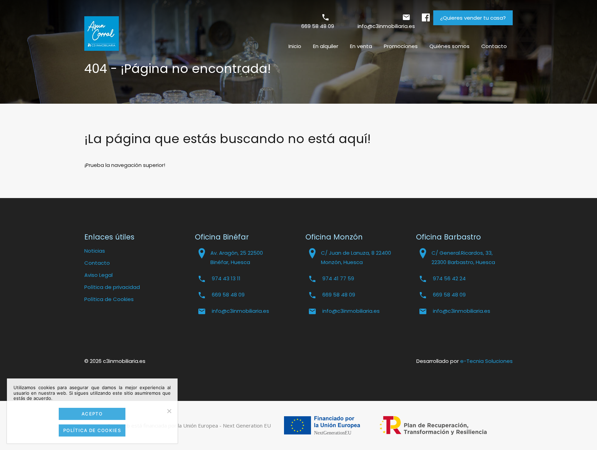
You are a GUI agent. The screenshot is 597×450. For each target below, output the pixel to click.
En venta (361, 46)
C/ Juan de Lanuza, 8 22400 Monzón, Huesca (356, 257)
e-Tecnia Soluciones (486, 361)
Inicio (294, 46)
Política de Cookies (109, 299)
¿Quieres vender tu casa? (473, 17)
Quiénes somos (449, 46)
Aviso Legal (98, 275)
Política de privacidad (112, 287)
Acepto (92, 413)
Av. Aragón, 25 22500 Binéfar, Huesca (236, 257)
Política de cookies (92, 430)
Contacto (494, 46)
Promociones (401, 46)
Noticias (94, 250)
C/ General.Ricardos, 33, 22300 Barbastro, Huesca (463, 257)
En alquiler (325, 46)
